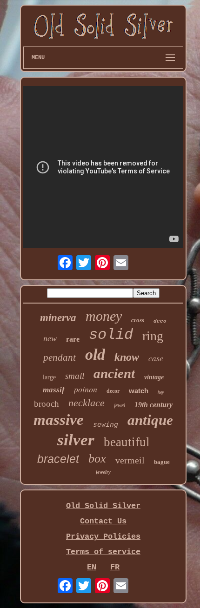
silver (75, 440)
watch (138, 391)
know (126, 357)
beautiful (127, 442)
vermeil (130, 460)
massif (54, 389)
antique (150, 420)
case (155, 358)
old (95, 354)
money (104, 316)
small (74, 376)
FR (115, 567)
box (97, 458)
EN (91, 567)
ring (152, 336)
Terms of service (103, 552)
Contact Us (103, 521)
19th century (153, 405)
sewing (105, 424)
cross (137, 320)
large (49, 377)
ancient (114, 373)
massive (58, 419)
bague (162, 461)
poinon (85, 389)
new (50, 338)
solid (111, 335)
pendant (59, 357)
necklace (86, 403)
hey (161, 392)
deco (160, 321)
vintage (154, 377)
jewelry (103, 472)
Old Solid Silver (103, 506)
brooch (46, 404)
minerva (58, 318)
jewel (119, 405)
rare (73, 339)
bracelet (58, 458)
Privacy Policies (103, 536)
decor (113, 391)
